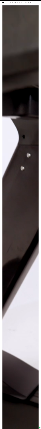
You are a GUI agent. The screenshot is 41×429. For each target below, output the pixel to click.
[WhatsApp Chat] (39, 427)
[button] (9, 2)
